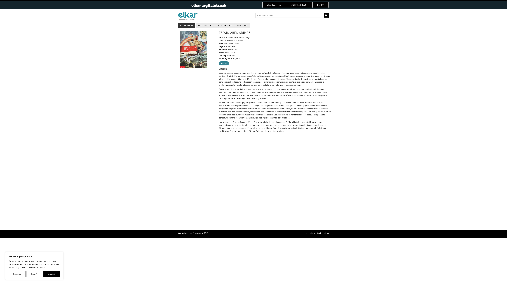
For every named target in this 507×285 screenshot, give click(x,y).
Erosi (224, 63)
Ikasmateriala (224, 25)
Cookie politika (323, 233)
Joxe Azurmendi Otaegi (239, 37)
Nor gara (242, 25)
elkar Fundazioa (274, 5)
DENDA (320, 5)
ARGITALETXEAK (298, 5)
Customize (17, 274)
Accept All (52, 274)
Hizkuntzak (205, 25)
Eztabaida (232, 49)
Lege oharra (310, 233)
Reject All (34, 274)
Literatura (186, 25)
